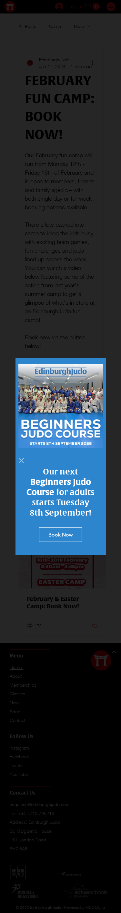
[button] (21, 461)
